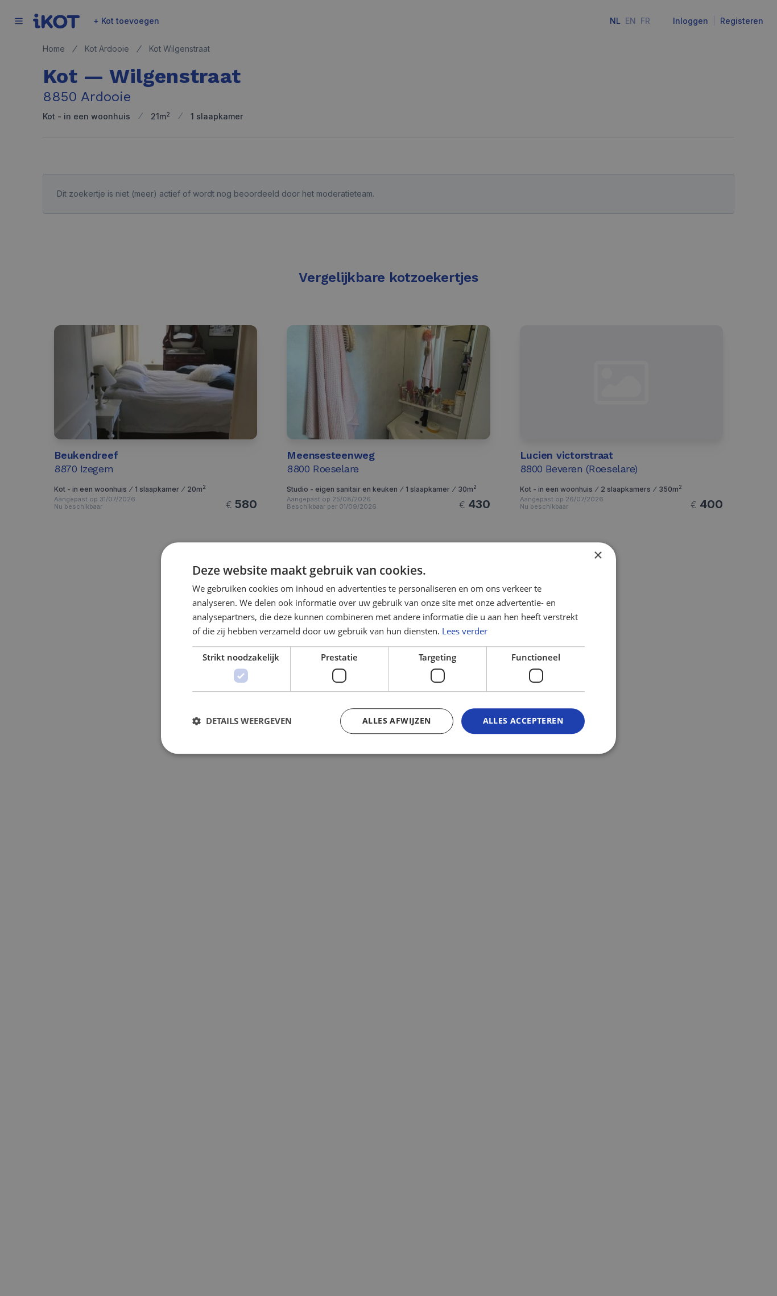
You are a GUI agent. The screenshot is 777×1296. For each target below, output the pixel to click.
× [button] (597, 555)
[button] (242, 721)
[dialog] (388, 648)
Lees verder (464, 631)
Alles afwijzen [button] (396, 720)
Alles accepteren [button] (523, 720)
